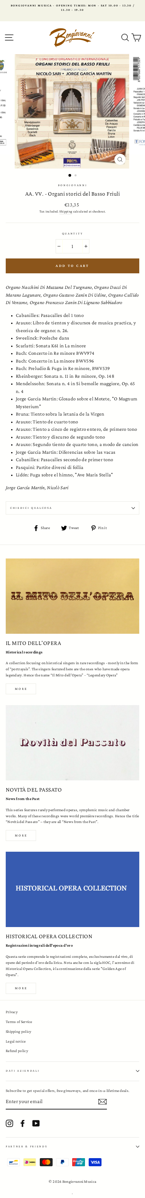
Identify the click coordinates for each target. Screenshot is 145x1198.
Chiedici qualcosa (31, 507)
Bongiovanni (72, 185)
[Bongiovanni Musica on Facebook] (22, 1123)
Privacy (12, 1011)
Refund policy (17, 1050)
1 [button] (70, 175)
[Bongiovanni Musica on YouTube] (36, 1123)
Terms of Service (19, 1021)
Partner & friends (27, 1146)
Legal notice (16, 1041)
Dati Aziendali (23, 1070)
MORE (21, 835)
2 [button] (76, 176)
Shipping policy (18, 1031)
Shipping (65, 211)
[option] (72, 8)
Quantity (72, 233)
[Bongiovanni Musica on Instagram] (9, 1123)
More (21, 689)
